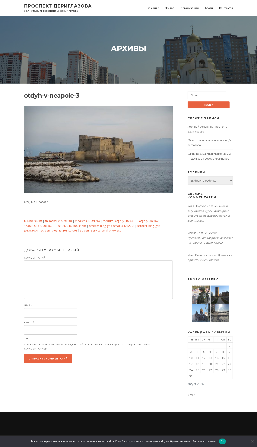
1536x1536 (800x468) (38, 226)
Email (29, 322)
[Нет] (252, 441)
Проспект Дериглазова (58, 5)
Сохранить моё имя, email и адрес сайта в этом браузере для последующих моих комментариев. (88, 346)
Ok (222, 441)
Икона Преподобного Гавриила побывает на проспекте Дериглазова (210, 237)
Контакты (226, 8)
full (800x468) (33, 221)
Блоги (209, 8)
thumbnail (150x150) (58, 221)
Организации (189, 8)
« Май (191, 395)
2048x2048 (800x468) (71, 226)
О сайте (153, 8)
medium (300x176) (87, 221)
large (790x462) (149, 221)
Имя (28, 305)
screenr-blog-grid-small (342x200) (111, 226)
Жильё (169, 8)
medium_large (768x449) (119, 221)
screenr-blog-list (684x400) (59, 230)
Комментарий (36, 257)
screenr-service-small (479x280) (101, 230)
